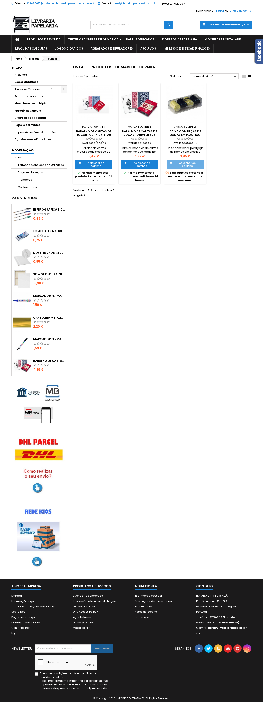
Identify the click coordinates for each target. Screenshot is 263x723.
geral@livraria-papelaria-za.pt (134, 3)
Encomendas (143, 606)
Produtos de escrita (44, 39)
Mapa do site (81, 628)
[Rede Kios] (39, 536)
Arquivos (148, 48)
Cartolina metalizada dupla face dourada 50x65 (49, 317)
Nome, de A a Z (215, 76)
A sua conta (146, 586)
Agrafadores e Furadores (112, 48)
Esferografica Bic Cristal (49, 209)
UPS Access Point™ (85, 612)
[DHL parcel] (39, 465)
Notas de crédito (146, 612)
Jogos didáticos (69, 48)
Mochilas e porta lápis (223, 39)
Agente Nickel (82, 617)
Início (16, 67)
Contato (204, 586)
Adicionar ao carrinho (91, 164)
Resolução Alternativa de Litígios (94, 601)
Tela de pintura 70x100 (49, 274)
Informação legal (23, 601)
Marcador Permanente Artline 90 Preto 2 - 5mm (49, 339)
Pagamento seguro (30, 172)
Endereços (142, 617)
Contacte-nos (27, 187)
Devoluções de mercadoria (153, 601)
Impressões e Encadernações (187, 48)
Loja (14, 633)
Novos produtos (83, 622)
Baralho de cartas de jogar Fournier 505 (49, 360)
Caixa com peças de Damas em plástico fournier (185, 134)
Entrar (220, 10)
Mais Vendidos (24, 198)
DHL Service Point (84, 606)
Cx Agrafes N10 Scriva (49, 231)
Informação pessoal (148, 596)
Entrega (22, 157)
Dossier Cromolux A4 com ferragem (49, 252)
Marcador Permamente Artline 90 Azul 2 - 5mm (49, 295)
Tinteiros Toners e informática (93, 39)
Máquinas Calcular (31, 48)
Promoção (24, 180)
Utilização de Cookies (25, 622)
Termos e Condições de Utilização (40, 165)
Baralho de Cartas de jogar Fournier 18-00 (93, 133)
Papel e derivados (140, 39)
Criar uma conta (240, 10)
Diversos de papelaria (179, 39)
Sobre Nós (18, 612)
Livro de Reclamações (88, 596)
